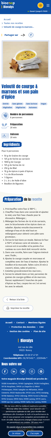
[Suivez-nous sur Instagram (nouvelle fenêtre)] (32, 371)
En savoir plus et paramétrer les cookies (25, 427)
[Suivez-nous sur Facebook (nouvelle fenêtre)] (5, 371)
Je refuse (16, 433)
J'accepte (34, 433)
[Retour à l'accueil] (8, 3)
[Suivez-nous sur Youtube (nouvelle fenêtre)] (23, 371)
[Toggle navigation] (48, 6)
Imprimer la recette (19, 308)
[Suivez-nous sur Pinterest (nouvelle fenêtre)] (41, 371)
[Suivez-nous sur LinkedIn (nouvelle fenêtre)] (14, 371)
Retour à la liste (17, 299)
